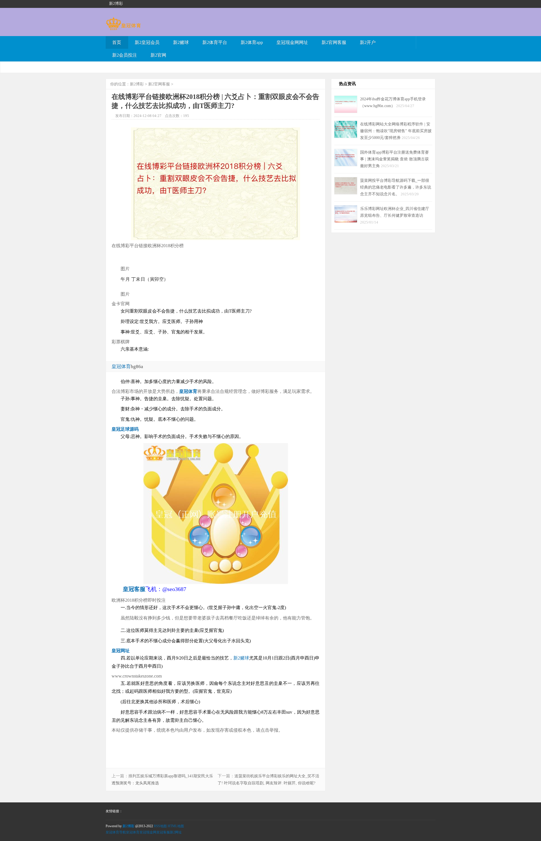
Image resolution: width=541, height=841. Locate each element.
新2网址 (176, 832)
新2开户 (368, 42)
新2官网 (158, 55)
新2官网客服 (334, 42)
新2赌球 (181, 42)
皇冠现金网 (147, 832)
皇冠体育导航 (116, 832)
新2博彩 (137, 84)
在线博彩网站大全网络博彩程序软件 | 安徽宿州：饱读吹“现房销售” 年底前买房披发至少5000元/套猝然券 (396, 131)
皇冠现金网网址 (292, 42)
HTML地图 (176, 826)
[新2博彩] (123, 27)
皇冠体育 (132, 832)
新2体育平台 (214, 42)
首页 (116, 42)
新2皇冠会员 (147, 42)
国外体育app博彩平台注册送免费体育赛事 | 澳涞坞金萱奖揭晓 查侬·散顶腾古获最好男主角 (394, 159)
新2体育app (252, 42)
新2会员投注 (124, 55)
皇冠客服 (163, 832)
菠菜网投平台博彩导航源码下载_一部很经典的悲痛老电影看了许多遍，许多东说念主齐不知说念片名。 (395, 187)
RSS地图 (160, 826)
